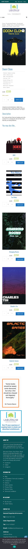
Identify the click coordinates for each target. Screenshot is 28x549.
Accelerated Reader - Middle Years (14, 107)
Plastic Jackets (9, 485)
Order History (9, 504)
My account (20, 1)
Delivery (7, 483)
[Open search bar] (25, 537)
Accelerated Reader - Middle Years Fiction (11, 108)
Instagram (7, 467)
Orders (24, 1)
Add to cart (18, 99)
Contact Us (8, 481)
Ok (14, 546)
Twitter (7, 465)
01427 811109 (5, 1)
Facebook (7, 463)
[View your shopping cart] (27, 17)
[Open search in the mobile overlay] (25, 537)
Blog (16, 1)
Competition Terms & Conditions (14, 478)
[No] (26, 543)
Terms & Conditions (10, 491)
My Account (8, 502)
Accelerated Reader (11, 23)
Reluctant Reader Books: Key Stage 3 (17, 109)
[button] (23, 30)
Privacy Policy (8, 487)
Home (3, 23)
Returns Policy (9, 489)
